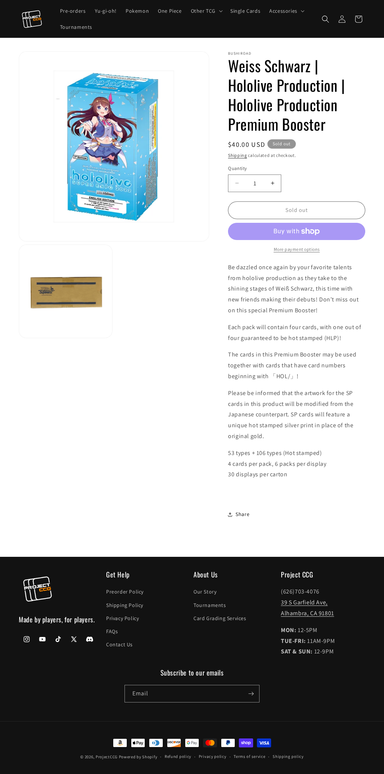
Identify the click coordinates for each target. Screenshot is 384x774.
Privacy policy (212, 756)
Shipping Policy (124, 605)
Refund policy (178, 756)
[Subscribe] (251, 693)
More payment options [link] (297, 249)
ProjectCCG (107, 756)
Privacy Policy (122, 618)
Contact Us (119, 644)
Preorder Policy (125, 591)
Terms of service (249, 756)
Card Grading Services (220, 618)
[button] (206, 11)
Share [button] (242, 514)
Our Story (205, 591)
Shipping (237, 155)
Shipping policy (288, 756)
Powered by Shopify (138, 756)
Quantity (237, 168)
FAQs (112, 631)
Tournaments (210, 605)
